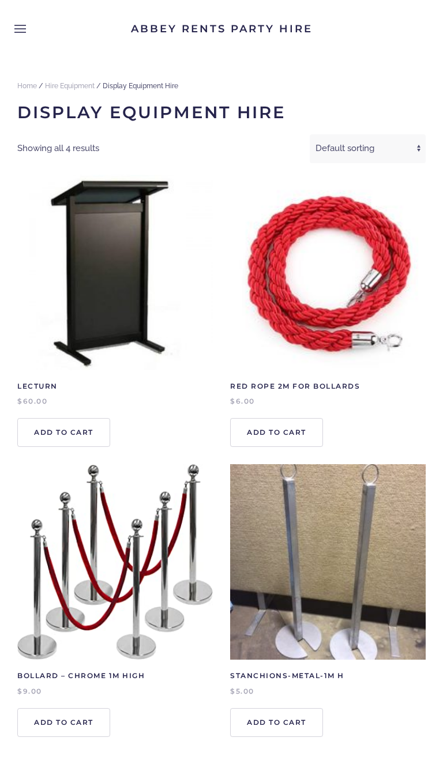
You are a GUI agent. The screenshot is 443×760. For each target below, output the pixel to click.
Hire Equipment (70, 86)
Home (27, 86)
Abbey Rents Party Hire (222, 28)
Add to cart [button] (63, 432)
